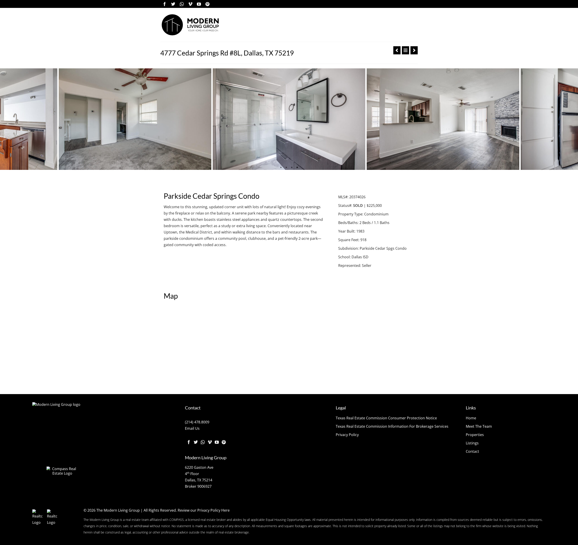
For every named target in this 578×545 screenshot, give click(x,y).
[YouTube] (199, 4)
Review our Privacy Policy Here (204, 510)
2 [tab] (286, 167)
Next (572, 119)
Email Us (192, 428)
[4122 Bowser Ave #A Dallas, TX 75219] (414, 50)
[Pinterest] (207, 4)
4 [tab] (297, 167)
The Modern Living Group (118, 510)
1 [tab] (281, 167)
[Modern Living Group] (190, 24)
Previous (6, 119)
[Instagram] (181, 4)
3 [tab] (291, 167)
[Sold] (405, 50)
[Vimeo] (190, 4)
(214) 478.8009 (197, 422)
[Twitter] (173, 4)
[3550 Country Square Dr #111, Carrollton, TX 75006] (397, 50)
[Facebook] (164, 4)
